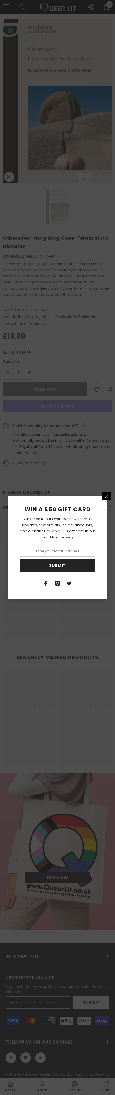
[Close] (106, 496)
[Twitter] (69, 583)
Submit (57, 565)
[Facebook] (46, 583)
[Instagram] (57, 583)
